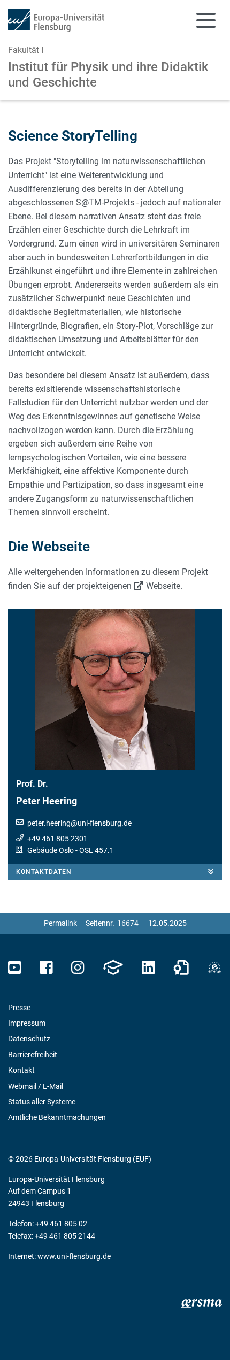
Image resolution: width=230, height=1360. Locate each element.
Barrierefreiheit (32, 1054)
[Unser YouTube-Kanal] (14, 967)
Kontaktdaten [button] (44, 871)
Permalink (60, 923)
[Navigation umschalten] (206, 20)
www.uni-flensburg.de (74, 1256)
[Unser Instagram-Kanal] (78, 967)
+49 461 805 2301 (57, 838)
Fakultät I (25, 50)
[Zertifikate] (181, 967)
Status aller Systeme (41, 1101)
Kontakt (21, 1070)
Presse (19, 1007)
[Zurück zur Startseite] (56, 20)
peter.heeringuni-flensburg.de (79, 823)
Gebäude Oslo (50, 850)
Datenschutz (29, 1038)
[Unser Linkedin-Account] (148, 967)
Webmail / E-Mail (35, 1086)
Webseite (163, 586)
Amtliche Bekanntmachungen (57, 1117)
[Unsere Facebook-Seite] (46, 967)
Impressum (26, 1023)
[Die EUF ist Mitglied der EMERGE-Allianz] (214, 967)
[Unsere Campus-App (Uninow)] (112, 967)
